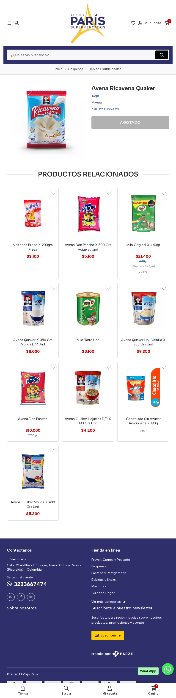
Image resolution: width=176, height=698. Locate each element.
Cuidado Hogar (103, 593)
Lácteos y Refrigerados (108, 573)
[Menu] (9, 23)
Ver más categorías (106, 602)
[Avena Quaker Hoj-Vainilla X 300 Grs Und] (143, 308)
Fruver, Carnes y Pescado (110, 560)
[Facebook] (21, 597)
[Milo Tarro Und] (88, 308)
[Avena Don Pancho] (32, 387)
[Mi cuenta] (17, 23)
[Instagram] (31, 597)
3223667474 (30, 584)
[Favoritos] (133, 23)
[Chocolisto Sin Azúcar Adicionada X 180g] (143, 387)
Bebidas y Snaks (103, 580)
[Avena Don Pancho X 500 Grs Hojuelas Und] (88, 213)
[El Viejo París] (88, 23)
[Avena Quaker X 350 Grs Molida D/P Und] (32, 308)
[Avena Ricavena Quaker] (46, 120)
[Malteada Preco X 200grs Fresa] (32, 213)
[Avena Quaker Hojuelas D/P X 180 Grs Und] (88, 387)
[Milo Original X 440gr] (143, 213)
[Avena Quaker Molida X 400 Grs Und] (32, 471)
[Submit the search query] (161, 54)
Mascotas (98, 586)
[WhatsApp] (11, 597)
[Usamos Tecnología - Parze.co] (112, 654)
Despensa (98, 566)
